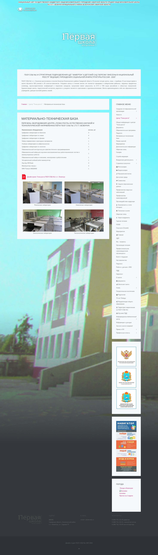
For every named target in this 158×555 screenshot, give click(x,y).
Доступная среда (121, 177)
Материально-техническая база (124, 137)
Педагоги (119, 133)
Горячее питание (121, 221)
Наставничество (121, 260)
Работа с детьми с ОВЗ (124, 267)
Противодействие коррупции (125, 201)
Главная (24, 104)
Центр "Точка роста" (122, 118)
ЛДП (117, 238)
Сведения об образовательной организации (126, 110)
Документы (119, 127)
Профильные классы (123, 333)
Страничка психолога (123, 163)
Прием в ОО (120, 329)
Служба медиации (122, 156)
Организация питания (123, 245)
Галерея (118, 152)
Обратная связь (121, 149)
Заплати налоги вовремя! (124, 326)
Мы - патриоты (121, 242)
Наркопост (119, 274)
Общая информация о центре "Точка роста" (125, 124)
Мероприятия (120, 144)
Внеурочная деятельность (124, 160)
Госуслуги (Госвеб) (122, 228)
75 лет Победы (121, 298)
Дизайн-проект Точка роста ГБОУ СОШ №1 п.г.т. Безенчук (46, 177)
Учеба (118, 288)
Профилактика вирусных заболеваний (124, 191)
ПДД (117, 270)
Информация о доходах (124, 322)
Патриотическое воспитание (125, 291)
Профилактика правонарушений (121, 197)
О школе (119, 277)
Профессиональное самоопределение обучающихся (122, 251)
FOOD (118, 224)
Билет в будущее (122, 257)
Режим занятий (121, 141)
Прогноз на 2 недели (126, 496)
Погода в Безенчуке (126, 488)
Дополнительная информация (126, 146)
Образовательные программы (126, 130)
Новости (119, 115)
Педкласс (119, 264)
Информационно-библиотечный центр (126, 318)
